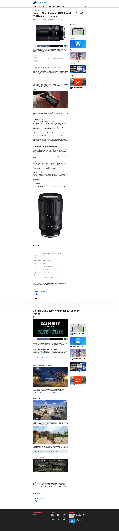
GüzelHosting (35, 514)
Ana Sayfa (34, 10)
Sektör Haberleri (64, 515)
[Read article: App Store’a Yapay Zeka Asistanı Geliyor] (78, 44)
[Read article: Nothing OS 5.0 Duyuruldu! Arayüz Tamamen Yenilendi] (78, 31)
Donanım (52, 515)
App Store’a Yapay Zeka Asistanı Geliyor (76, 49)
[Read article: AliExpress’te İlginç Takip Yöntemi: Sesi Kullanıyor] (78, 82)
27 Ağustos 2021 (44, 19)
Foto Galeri (53, 516)
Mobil (43, 6)
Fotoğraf (53, 6)
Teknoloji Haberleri (52, 19)
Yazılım (72, 331)
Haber (35, 6)
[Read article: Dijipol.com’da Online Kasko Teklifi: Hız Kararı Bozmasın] (78, 69)
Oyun (46, 6)
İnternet (39, 6)
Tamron (34, 49)
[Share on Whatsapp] (65, 46)
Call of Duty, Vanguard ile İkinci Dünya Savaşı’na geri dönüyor (52, 357)
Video (66, 6)
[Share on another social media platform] (67, 46)
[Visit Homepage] (39, 2)
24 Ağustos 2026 (72, 89)
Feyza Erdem (38, 19)
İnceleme (58, 6)
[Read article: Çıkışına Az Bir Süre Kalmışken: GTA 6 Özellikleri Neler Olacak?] (78, 56)
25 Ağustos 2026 (72, 38)
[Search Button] (85, 6)
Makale (62, 6)
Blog (50, 6)
